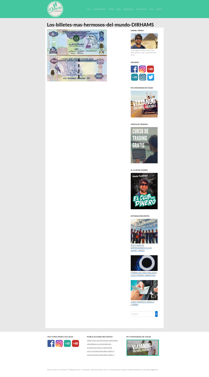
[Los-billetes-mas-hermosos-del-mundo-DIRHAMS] (77, 56)
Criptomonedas (141, 9)
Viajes (119, 9)
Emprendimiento (100, 9)
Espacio (159, 9)
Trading (111, 9)
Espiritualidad (128, 9)
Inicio (89, 9)
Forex (152, 9)
